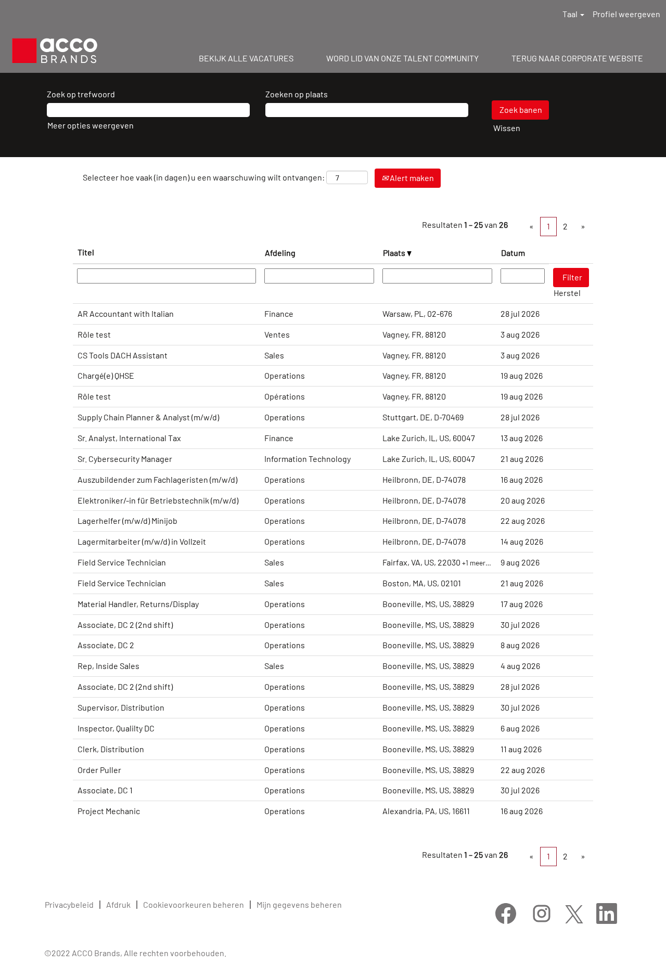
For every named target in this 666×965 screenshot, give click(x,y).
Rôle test (94, 334)
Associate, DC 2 (106, 645)
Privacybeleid (69, 904)
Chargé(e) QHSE (106, 375)
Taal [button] (570, 14)
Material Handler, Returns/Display (138, 604)
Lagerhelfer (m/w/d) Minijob (127, 520)
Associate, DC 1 (105, 790)
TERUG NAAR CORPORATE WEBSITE (577, 58)
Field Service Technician (122, 562)
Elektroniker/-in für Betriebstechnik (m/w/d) (158, 500)
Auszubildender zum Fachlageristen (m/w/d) (157, 479)
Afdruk (118, 904)
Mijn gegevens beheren (299, 904)
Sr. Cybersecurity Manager (125, 459)
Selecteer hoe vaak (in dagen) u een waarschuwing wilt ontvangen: (204, 177)
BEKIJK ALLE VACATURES (246, 58)
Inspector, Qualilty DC (116, 728)
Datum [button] (513, 253)
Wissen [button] (506, 128)
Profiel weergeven (626, 14)
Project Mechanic (109, 811)
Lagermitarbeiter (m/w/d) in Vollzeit (142, 541)
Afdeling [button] (280, 253)
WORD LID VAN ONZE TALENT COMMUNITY (402, 58)
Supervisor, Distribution (121, 707)
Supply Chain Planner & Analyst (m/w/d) (148, 417)
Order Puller (99, 770)
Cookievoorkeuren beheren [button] (193, 904)
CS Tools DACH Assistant (123, 355)
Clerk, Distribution (111, 749)
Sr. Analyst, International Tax (129, 438)
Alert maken (411, 178)
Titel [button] (86, 252)
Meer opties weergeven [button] (90, 125)
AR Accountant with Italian (126, 313)
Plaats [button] (395, 253)
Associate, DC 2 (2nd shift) (125, 624)
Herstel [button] (567, 293)
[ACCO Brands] (54, 51)
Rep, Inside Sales (108, 666)
